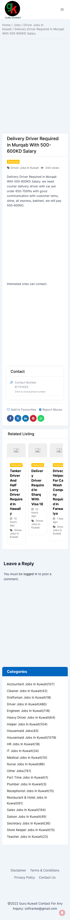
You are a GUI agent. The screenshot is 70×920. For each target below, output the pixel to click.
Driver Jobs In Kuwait (25, 168)
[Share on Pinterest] (33, 418)
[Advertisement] (35, 97)
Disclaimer (18, 870)
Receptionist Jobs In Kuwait (30, 791)
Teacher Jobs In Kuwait (27, 837)
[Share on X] (18, 418)
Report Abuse (52, 409)
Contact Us (47, 877)
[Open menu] (62, 9)
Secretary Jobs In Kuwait (28, 823)
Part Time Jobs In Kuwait (27, 777)
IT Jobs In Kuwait (23, 751)
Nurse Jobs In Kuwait (26, 764)
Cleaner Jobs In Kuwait (27, 691)
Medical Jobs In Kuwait (27, 757)
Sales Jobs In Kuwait (26, 810)
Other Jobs (19, 771)
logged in (30, 574)
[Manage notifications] (62, 913)
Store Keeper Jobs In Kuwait (31, 830)
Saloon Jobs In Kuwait (26, 816)
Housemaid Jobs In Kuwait (31, 737)
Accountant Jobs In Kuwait (31, 684)
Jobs (17, 25)
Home (6, 25)
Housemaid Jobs (22, 731)
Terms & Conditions (44, 870)
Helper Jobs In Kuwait (27, 724)
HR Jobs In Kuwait (23, 744)
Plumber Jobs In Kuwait (26, 784)
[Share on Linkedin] (25, 418)
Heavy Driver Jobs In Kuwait (31, 717)
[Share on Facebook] (10, 418)
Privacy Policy (24, 877)
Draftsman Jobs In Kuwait (29, 697)
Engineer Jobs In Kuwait (28, 711)
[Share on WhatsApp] (41, 418)
